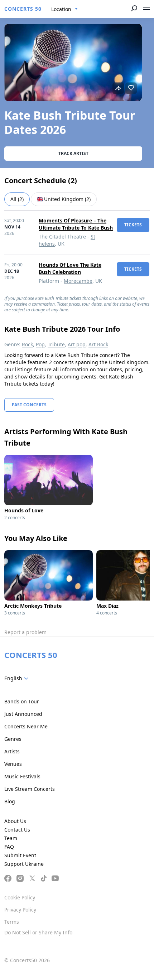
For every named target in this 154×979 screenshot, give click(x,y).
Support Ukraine (24, 863)
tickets (133, 225)
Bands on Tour (21, 701)
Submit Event (20, 855)
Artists (12, 751)
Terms (11, 921)
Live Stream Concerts (29, 788)
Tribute (56, 344)
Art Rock (98, 344)
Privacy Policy (20, 909)
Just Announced (23, 714)
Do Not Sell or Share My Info (38, 932)
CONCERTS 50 (23, 8)
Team (10, 838)
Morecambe (78, 280)
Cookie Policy (19, 897)
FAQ (9, 846)
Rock (27, 344)
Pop (40, 344)
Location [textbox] (61, 9)
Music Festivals (22, 776)
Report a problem (25, 632)
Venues (13, 763)
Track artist (73, 153)
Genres (12, 738)
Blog (9, 801)
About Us (15, 821)
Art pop (77, 344)
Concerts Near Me (26, 726)
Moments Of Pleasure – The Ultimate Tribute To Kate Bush (76, 224)
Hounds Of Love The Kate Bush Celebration (70, 268)
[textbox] (17, 678)
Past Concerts (29, 405)
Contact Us (17, 829)
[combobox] (64, 9)
